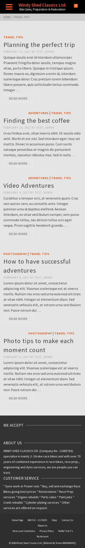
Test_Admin (45, 52)
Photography (15, 254)
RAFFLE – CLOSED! (37, 520)
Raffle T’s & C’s (65, 531)
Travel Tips (13, 37)
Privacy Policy (46, 531)
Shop (54, 520)
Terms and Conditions (23, 531)
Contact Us (67, 520)
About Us (42, 525)
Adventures (38, 113)
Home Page (17, 520)
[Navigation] (9, 7)
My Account (43, 536)
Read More (18, 98)
